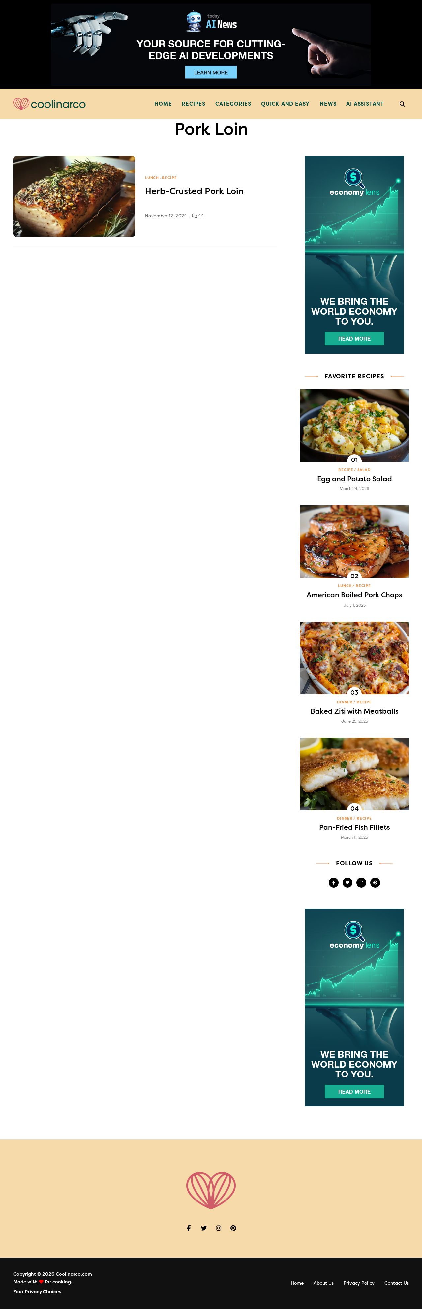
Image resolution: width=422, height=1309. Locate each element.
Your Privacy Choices (37, 1291)
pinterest (375, 883)
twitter (347, 883)
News (328, 104)
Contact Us (396, 1283)
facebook (334, 883)
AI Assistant (365, 104)
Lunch (152, 178)
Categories (233, 104)
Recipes (193, 104)
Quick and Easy (285, 104)
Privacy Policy (359, 1283)
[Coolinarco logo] (49, 104)
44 (200, 215)
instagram (361, 883)
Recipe (169, 178)
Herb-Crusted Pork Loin (194, 191)
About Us (324, 1283)
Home (163, 104)
